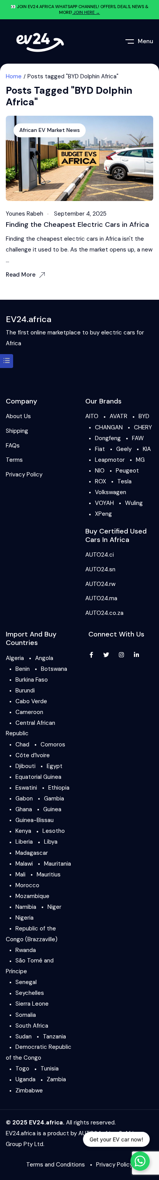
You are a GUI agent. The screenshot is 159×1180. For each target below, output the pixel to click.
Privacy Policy (24, 474)
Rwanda (25, 950)
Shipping (17, 431)
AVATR (118, 416)
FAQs (13, 445)
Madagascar (31, 853)
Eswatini (26, 788)
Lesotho (53, 831)
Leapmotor (110, 460)
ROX (100, 481)
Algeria (15, 658)
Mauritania (57, 864)
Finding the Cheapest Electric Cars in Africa (77, 224)
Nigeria (24, 918)
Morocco (27, 885)
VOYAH (104, 503)
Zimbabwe (29, 1090)
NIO (100, 470)
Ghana (23, 809)
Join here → (86, 12)
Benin (22, 669)
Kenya (23, 831)
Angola (44, 658)
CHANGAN (109, 427)
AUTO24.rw (100, 584)
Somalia (25, 1015)
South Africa (31, 1026)
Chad (22, 744)
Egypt (55, 766)
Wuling (134, 503)
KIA (147, 449)
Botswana (54, 669)
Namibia (25, 907)
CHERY (143, 427)
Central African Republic (30, 728)
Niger (54, 907)
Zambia (56, 1079)
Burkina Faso (31, 680)
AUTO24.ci (99, 555)
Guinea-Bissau (34, 820)
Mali (20, 874)
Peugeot (127, 470)
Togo (22, 1068)
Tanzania (54, 1036)
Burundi (25, 690)
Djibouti (25, 766)
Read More (21, 275)
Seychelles (29, 993)
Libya (51, 842)
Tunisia (50, 1068)
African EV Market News (49, 130)
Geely (124, 449)
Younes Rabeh (24, 214)
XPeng (103, 514)
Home (14, 76)
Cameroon (29, 712)
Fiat (100, 449)
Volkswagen (110, 492)
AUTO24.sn (100, 569)
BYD (144, 416)
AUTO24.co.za (104, 613)
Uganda (25, 1079)
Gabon (24, 798)
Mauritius (49, 874)
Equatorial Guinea (38, 777)
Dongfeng (108, 438)
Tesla (124, 481)
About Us (18, 416)
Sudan (23, 1036)
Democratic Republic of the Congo (38, 1052)
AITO (91, 416)
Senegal (26, 982)
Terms (14, 460)
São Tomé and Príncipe (30, 966)
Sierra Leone (32, 1004)
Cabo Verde (31, 701)
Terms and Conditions (55, 1164)
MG (140, 460)
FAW (138, 438)
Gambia (54, 798)
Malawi (24, 864)
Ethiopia (58, 788)
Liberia (24, 842)
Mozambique (32, 896)
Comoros (53, 744)
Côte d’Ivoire (32, 755)
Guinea (52, 809)
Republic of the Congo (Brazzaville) (32, 934)
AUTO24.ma (101, 598)
